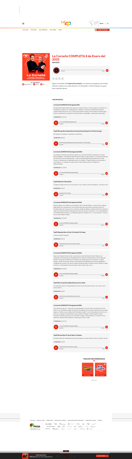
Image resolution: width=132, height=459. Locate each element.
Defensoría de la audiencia (60, 420)
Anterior (57, 456)
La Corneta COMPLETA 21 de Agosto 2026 (67, 105)
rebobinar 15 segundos (61, 456)
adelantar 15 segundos (71, 456)
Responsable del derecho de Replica (76, 420)
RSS (43, 84)
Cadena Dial (75, 426)
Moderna (55, 428)
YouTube (61, 410)
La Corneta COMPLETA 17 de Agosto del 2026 (68, 305)
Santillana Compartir (71, 424)
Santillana (63, 424)
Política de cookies (41, 420)
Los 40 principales (56, 424)
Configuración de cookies (90, 420)
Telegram (62, 78)
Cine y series (53, 29)
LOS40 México (66, 23)
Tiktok (58, 410)
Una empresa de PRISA (34, 425)
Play (66, 456)
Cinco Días (69, 426)
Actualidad (34, 29)
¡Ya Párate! (88, 375)
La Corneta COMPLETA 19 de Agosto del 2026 (68, 202)
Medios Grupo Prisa (34, 429)
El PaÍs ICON (69, 428)
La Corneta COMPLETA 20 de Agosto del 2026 (68, 152)
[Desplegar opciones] (107, 70)
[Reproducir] (56, 70)
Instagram (64, 410)
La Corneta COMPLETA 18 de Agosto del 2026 (68, 253)
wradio (63, 426)
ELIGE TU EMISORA (101, 455)
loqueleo (82, 428)
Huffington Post (51, 426)
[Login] (107, 23)
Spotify (37, 84)
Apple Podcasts (28, 84)
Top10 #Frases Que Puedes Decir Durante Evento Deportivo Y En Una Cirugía (78, 131)
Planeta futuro (86, 426)
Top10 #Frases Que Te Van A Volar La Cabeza (68, 335)
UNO (59, 426)
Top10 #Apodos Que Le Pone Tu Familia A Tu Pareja (69, 232)
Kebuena (92, 426)
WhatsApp (59, 78)
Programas (44, 29)
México (101, 23)
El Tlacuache (101, 375)
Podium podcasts (63, 428)
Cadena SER (77, 424)
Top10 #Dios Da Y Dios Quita (62, 182)
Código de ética (49, 420)
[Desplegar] (66, 451)
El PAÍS (49, 424)
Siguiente (74, 456)
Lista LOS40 (25, 29)
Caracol (93, 424)
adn (87, 424)
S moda (75, 428)
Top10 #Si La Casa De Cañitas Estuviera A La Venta (69, 283)
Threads (73, 410)
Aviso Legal (32, 420)
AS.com (82, 424)
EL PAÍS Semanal (80, 426)
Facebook (53, 78)
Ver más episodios (35, 82)
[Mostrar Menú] (24, 23)
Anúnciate (100, 420)
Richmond (48, 428)
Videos (60, 29)
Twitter (56, 78)
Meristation (89, 428)
